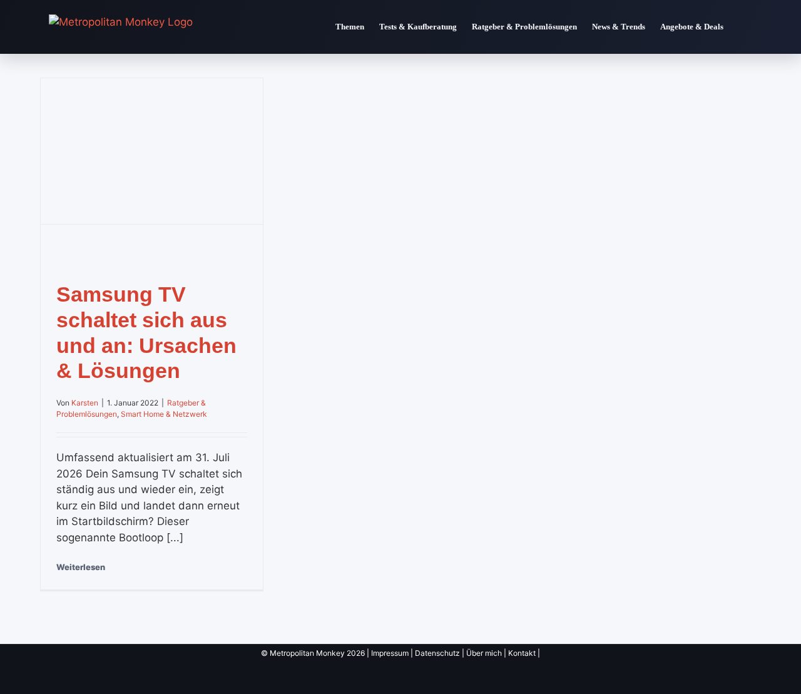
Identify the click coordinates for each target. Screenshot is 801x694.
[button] (742, 27)
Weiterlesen (80, 567)
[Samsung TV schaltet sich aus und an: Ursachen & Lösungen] (152, 151)
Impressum (390, 653)
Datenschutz (437, 653)
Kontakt (522, 653)
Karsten (84, 402)
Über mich (484, 653)
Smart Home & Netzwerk (164, 414)
